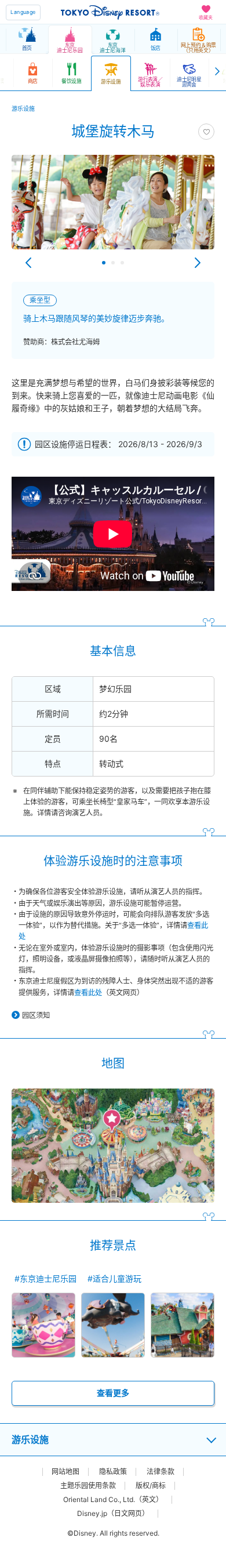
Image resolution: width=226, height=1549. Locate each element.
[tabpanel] (113, 208)
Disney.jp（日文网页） (113, 1514)
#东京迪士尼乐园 (45, 1278)
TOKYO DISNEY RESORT (110, 12)
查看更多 (113, 1393)
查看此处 (88, 992)
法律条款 (160, 1472)
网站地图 (65, 1472)
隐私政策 (113, 1472)
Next (197, 262)
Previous (28, 262)
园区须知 (36, 1015)
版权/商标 (151, 1486)
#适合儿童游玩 (114, 1278)
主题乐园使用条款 (88, 1486)
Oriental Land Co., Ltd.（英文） (113, 1500)
